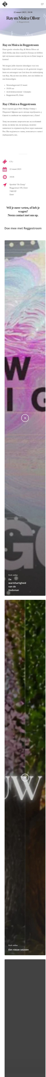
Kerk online (13, 575)
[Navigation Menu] (42, 4)
